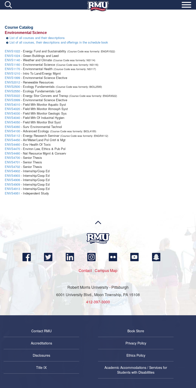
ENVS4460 (12, 144)
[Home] (98, 10)
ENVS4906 (12, 179)
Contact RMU (41, 330)
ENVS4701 (12, 162)
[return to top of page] (98, 231)
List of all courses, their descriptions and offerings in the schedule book (59, 42)
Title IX (41, 367)
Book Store (135, 330)
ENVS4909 (12, 184)
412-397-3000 (98, 302)
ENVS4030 (12, 113)
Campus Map (106, 270)
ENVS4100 (12, 131)
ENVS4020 (12, 108)
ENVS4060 (12, 126)
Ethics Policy (135, 355)
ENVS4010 (12, 104)
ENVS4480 (12, 153)
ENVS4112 (12, 135)
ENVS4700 (12, 157)
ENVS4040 (12, 117)
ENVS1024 (12, 55)
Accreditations (41, 343)
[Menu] (186, 5)
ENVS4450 (12, 140)
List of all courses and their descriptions (37, 37)
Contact (85, 270)
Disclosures (41, 355)
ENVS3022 (12, 95)
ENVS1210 (12, 73)
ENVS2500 (12, 86)
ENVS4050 (12, 122)
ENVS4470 (12, 148)
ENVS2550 (12, 91)
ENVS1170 (12, 69)
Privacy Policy (135, 343)
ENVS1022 (12, 51)
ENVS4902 (12, 171)
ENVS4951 (12, 193)
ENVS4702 (12, 166)
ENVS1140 (12, 60)
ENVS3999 (12, 100)
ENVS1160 (12, 64)
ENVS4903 (12, 175)
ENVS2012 (12, 82)
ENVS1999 (12, 77)
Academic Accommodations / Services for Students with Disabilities (135, 370)
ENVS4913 (12, 188)
